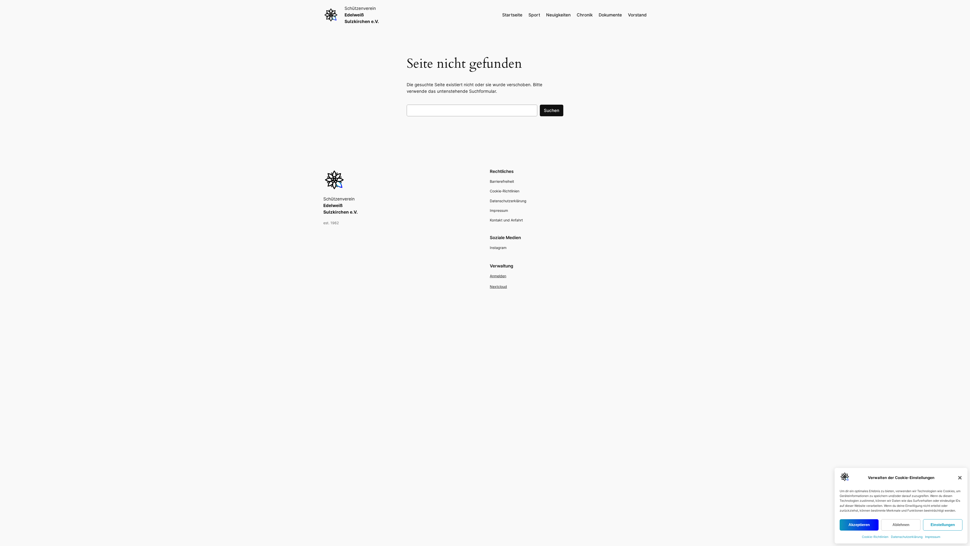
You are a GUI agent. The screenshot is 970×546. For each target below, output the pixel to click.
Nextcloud (498, 286)
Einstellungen (943, 524)
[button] (959, 477)
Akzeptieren (859, 524)
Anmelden (498, 276)
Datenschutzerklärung (907, 537)
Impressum (932, 537)
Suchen (551, 110)
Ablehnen (900, 524)
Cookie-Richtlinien (875, 537)
